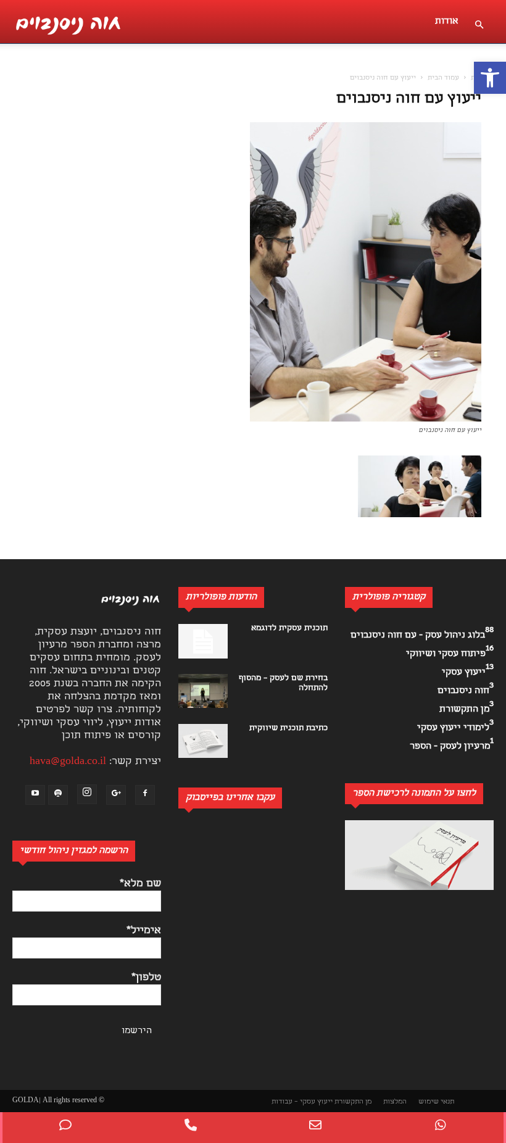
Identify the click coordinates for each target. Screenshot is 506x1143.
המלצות (395, 1102)
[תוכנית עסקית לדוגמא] (203, 641)
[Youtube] (35, 795)
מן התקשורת (352, 1102)
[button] (490, 78)
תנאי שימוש (436, 1102)
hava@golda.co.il (68, 762)
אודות (446, 22)
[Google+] (116, 795)
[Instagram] (87, 794)
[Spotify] (58, 795)
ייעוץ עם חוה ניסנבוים (408, 99)
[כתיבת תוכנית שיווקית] (203, 741)
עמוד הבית (443, 78)
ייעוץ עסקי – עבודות (302, 1102)
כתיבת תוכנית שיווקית (288, 728)
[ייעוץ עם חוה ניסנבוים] (365, 419)
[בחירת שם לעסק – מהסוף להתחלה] (203, 691)
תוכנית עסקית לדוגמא (289, 628)
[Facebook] (145, 795)
